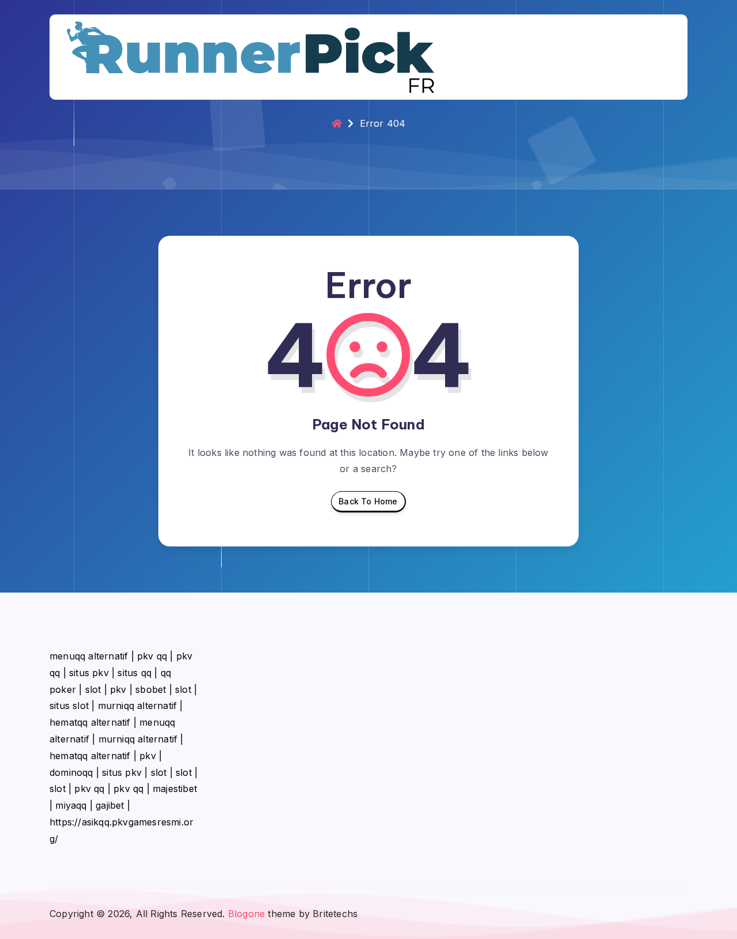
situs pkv (89, 672)
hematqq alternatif (90, 722)
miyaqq (70, 805)
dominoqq (71, 772)
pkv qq (152, 656)
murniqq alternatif (137, 705)
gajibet (110, 805)
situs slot (69, 705)
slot (93, 689)
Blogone (246, 913)
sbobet (150, 689)
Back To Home (368, 501)
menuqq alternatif (89, 656)
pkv (118, 689)
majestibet (175, 788)
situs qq (134, 672)
